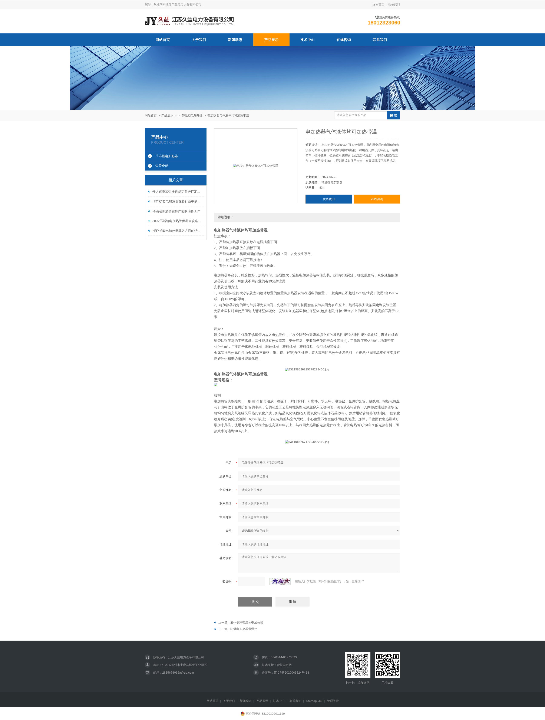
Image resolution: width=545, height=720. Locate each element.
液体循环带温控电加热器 (246, 622)
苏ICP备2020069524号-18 (291, 672)
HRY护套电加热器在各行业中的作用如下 (177, 201)
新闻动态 (235, 40)
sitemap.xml (314, 701)
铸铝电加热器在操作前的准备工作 (176, 211)
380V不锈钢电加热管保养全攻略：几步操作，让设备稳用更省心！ (177, 221)
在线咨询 (344, 40)
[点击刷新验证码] (280, 581)
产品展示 (271, 40)
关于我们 (199, 40)
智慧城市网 (284, 665)
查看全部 (161, 166)
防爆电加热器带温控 (243, 629)
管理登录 (333, 701)
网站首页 (163, 40)
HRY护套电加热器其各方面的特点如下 (177, 230)
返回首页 (378, 4)
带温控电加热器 (192, 115)
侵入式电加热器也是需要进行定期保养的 (177, 191)
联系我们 (394, 4)
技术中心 (307, 40)
